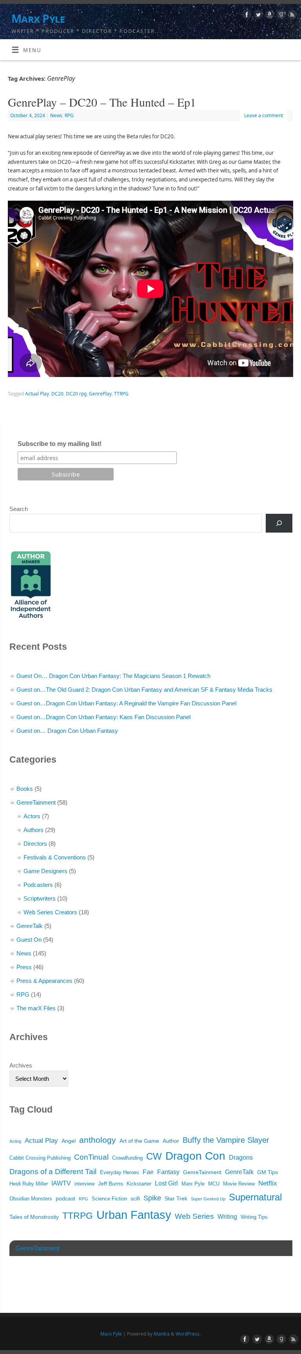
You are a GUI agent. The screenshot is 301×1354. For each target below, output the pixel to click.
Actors (32, 816)
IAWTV (61, 1183)
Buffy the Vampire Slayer (226, 1140)
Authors (34, 830)
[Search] (279, 523)
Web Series (194, 1216)
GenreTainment (36, 802)
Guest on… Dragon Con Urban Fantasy (67, 730)
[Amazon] (268, 16)
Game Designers (45, 871)
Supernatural (255, 1197)
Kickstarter (139, 1184)
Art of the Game (139, 1141)
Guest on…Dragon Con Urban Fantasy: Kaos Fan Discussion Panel (103, 717)
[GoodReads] (280, 16)
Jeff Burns (110, 1183)
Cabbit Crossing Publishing (40, 1158)
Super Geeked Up (208, 1198)
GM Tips (267, 1172)
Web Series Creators (50, 912)
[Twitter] (257, 16)
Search (18, 509)
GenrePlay (100, 393)
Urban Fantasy (133, 1214)
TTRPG (121, 393)
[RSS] (291, 16)
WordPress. (188, 1333)
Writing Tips (254, 1217)
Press (24, 967)
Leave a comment (263, 115)
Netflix (267, 1183)
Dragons (241, 1157)
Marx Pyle (38, 18)
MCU (213, 1184)
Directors (35, 843)
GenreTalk (29, 926)
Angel (69, 1141)
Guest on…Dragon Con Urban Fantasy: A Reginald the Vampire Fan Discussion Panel (126, 703)
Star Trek (176, 1198)
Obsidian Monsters (30, 1199)
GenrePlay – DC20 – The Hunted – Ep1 (102, 102)
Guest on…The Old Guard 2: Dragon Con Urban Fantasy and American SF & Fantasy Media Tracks (144, 689)
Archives (20, 1065)
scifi (135, 1198)
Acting (15, 1141)
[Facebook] (246, 16)
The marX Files (36, 1008)
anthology (97, 1139)
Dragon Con (195, 1156)
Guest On (29, 939)
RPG (69, 115)
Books (24, 788)
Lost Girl (166, 1183)
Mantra (162, 1333)
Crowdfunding (127, 1158)
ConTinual (91, 1157)
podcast (65, 1198)
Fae (148, 1172)
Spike (152, 1198)
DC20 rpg (76, 393)
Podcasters (38, 884)
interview (84, 1184)
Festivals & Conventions (55, 857)
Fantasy (168, 1172)
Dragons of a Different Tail (52, 1171)
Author (171, 1141)
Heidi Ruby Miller (28, 1184)
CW (154, 1156)
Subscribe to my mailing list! (60, 443)
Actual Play (37, 393)
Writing (227, 1216)
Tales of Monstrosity (34, 1217)
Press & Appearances (44, 980)
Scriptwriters (40, 898)
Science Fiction (109, 1199)
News (56, 115)
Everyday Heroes (119, 1172)
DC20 (57, 393)
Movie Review (239, 1184)
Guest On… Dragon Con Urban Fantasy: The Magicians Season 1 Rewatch (113, 675)
